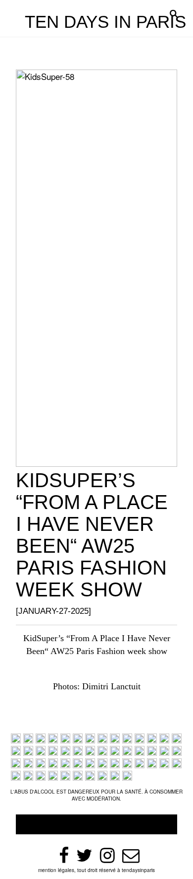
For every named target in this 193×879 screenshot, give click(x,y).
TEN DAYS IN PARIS (105, 21)
